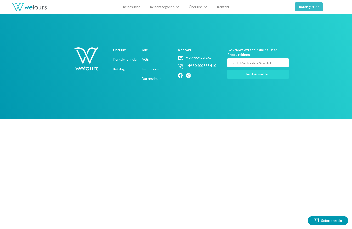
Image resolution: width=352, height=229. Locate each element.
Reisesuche (131, 7)
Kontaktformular (125, 59)
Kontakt (223, 7)
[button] (164, 7)
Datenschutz (151, 78)
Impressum (150, 69)
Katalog (119, 69)
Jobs (145, 50)
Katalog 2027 (309, 7)
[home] (29, 7)
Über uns (120, 50)
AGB (145, 59)
